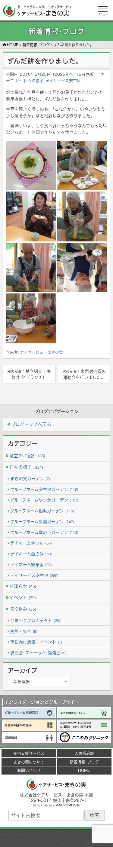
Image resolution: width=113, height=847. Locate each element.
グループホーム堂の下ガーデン (44, 532)
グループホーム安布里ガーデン (44, 489)
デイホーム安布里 (31, 564)
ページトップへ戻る (57, 838)
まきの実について (28, 762)
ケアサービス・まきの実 (41, 352)
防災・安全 (23, 631)
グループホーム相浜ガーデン (42, 510)
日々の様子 (33, 80)
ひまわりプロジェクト (35, 620)
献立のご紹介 (27, 456)
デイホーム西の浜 (31, 553)
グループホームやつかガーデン (44, 499)
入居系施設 (84, 753)
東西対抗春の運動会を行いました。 (84, 374)
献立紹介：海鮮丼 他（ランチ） (29, 374)
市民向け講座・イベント (36, 641)
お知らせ (22, 586)
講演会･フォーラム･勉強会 (38, 652)
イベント (22, 597)
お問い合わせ (29, 770)
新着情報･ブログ (84, 762)
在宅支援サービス (29, 753)
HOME (84, 770)
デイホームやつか (31, 542)
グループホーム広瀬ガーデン (42, 521)
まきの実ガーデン (30, 478)
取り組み (22, 609)
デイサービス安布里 (63, 80)
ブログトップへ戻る (31, 424)
